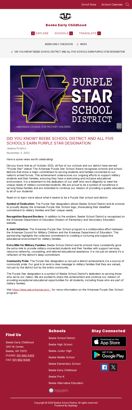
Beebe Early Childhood (59, 44)
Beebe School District (62, 338)
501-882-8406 (21, 359)
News (83, 44)
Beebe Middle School (62, 357)
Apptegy (72, 405)
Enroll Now (89, 4)
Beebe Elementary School (64, 363)
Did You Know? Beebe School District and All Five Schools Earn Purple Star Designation (70, 51)
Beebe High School (60, 344)
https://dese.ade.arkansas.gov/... (31, 289)
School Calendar (112, 4)
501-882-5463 (25, 355)
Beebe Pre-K (56, 376)
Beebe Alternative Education (66, 383)
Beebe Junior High (60, 350)
